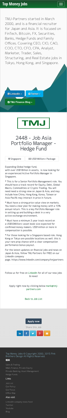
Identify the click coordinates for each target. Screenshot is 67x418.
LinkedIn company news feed (19, 401)
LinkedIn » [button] (16, 93)
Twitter (9, 405)
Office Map (10, 393)
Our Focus (10, 389)
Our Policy (10, 386)
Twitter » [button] (35, 93)
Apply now (34, 321)
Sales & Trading (13, 364)
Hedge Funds (12, 374)
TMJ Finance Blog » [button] (21, 102)
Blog (8, 411)
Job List (9, 383)
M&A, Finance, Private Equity (19, 368)
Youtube (9, 408)
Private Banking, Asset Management (22, 371)
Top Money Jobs (14, 4)
